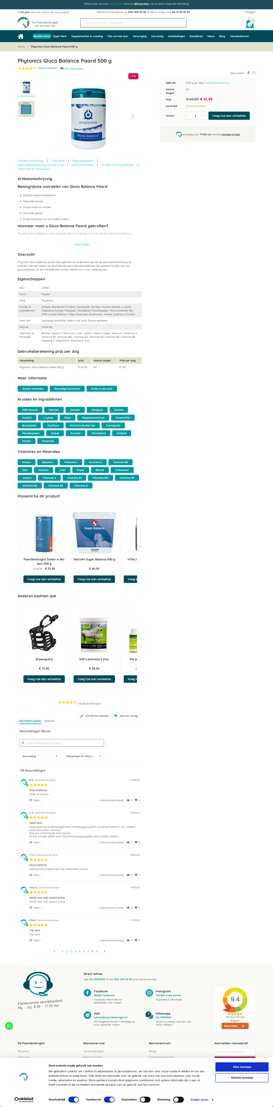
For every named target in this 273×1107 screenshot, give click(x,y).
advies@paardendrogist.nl (110, 1017)
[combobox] (133, 22)
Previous (19, 546)
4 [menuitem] (75, 951)
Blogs (152, 1051)
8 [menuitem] (92, 951)
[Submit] (181, 21)
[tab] (94, 716)
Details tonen (199, 1099)
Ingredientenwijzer (161, 1057)
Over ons (24, 1057)
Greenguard (44, 659)
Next (140, 546)
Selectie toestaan (242, 1077)
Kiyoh (235, 1020)
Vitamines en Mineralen (33, 169)
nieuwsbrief (116, 3)
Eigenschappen (82, 160)
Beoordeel (231, 1026)
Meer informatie (82, 165)
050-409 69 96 (137, 12)
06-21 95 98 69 (181, 12)
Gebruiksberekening (217, 82)
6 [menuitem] (84, 951)
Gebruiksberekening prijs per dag (40, 165)
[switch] (109, 1100)
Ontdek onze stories (168, 995)
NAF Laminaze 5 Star (94, 659)
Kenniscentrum (239, 36)
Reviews (23, 1051)
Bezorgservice (93, 1057)
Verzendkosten (93, 1051)
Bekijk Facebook (104, 995)
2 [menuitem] (67, 951)
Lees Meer (82, 244)
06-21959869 (97, 979)
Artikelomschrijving (30, 160)
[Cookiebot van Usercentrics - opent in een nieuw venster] (24, 1100)
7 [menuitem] (88, 951)
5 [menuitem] (79, 951)
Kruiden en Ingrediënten (117, 165)
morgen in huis (231, 134)
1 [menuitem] (62, 951)
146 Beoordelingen (47, 68)
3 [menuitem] (71, 951)
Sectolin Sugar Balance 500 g (94, 559)
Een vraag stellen (74, 68)
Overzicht (58, 160)
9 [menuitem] (97, 951)
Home (21, 46)
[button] (132, 117)
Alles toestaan (242, 1066)
